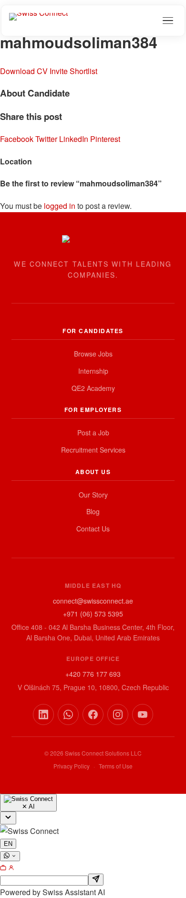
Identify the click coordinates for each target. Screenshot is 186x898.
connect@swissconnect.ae (93, 601)
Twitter (47, 138)
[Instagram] (117, 714)
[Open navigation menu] (168, 20)
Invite (59, 70)
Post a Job (93, 432)
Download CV (24, 70)
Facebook (17, 138)
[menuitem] (4, 867)
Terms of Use (116, 766)
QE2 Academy (93, 388)
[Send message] (95, 880)
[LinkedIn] (43, 714)
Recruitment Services (93, 449)
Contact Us (93, 528)
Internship (93, 371)
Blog (93, 511)
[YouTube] (142, 714)
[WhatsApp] (68, 714)
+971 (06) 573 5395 (93, 613)
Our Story (93, 494)
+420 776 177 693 (93, 674)
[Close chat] (8, 817)
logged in (59, 205)
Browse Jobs (93, 353)
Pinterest (105, 138)
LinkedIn (74, 138)
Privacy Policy (71, 766)
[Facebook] (93, 714)
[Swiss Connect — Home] (38, 20)
